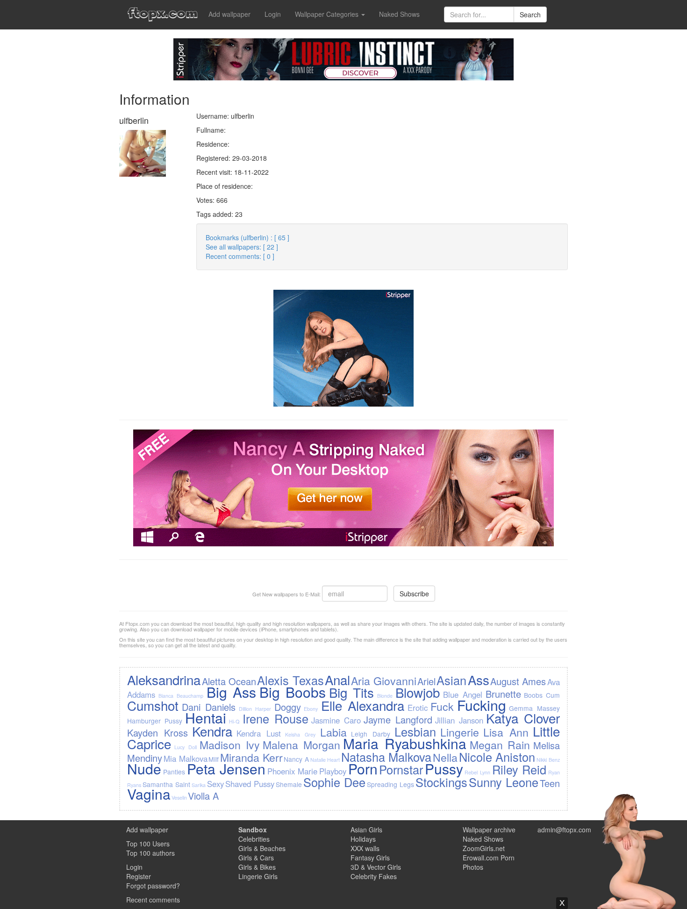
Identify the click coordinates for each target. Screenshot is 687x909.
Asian (451, 680)
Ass (478, 679)
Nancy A (296, 759)
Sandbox (252, 829)
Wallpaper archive (489, 829)
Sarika (199, 784)
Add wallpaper (229, 14)
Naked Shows (399, 14)
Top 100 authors (150, 853)
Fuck (442, 706)
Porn (363, 769)
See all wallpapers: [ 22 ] (242, 246)
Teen (550, 783)
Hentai (205, 718)
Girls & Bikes (257, 867)
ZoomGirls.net (484, 848)
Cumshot (153, 705)
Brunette (503, 694)
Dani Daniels (209, 707)
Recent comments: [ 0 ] (240, 256)
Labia (333, 732)
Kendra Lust (258, 733)
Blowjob (417, 692)
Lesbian (415, 731)
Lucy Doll (185, 747)
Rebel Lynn (477, 772)
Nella (445, 757)
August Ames (518, 681)
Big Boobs (292, 692)
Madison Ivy (230, 744)
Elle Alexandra (362, 705)
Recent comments (153, 899)
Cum (553, 695)
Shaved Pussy (249, 783)
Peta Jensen (226, 769)
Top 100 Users (148, 843)
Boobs (533, 695)
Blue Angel (462, 694)
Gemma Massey (534, 708)
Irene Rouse (275, 718)
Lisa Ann (506, 732)
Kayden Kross (157, 732)
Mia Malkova (186, 758)
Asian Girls (366, 829)
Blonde (385, 695)
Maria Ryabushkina (404, 743)
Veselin (179, 797)
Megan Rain (500, 744)
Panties (174, 771)
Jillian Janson (459, 720)
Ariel (426, 681)
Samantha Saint (166, 784)
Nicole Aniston (497, 756)
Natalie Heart (325, 759)
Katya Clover (523, 718)
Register (138, 876)
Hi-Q (234, 721)
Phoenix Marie (292, 771)
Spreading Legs (390, 784)
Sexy (215, 783)
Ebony (311, 708)
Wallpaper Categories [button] (327, 14)
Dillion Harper (255, 708)
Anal (337, 679)
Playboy (332, 771)
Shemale (289, 784)
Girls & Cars (256, 857)
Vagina (149, 794)
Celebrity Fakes (374, 876)
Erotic (418, 707)
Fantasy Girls (370, 857)
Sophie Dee (334, 781)
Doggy (287, 707)
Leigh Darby (370, 733)
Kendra (212, 731)
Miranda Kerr (251, 757)
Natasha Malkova (386, 756)
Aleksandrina (163, 679)
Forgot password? (153, 885)
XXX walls (365, 848)
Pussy (444, 769)
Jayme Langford (398, 719)
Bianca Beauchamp (180, 695)
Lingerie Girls (258, 876)
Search (530, 14)
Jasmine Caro (336, 720)
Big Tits (351, 692)
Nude (144, 769)
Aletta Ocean (229, 681)
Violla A (203, 795)
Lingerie (459, 732)
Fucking (481, 705)
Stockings (441, 781)
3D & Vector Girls (376, 867)
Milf (213, 759)
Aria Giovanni (383, 680)
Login (273, 14)
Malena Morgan (301, 744)
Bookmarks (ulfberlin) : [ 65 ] (247, 237)
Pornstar (401, 769)
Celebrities (254, 839)
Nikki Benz (548, 759)
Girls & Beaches (262, 848)
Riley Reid (519, 769)
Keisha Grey (300, 734)
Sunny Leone (503, 781)
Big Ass (231, 692)
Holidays (363, 839)
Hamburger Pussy (154, 720)
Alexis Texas (290, 680)
